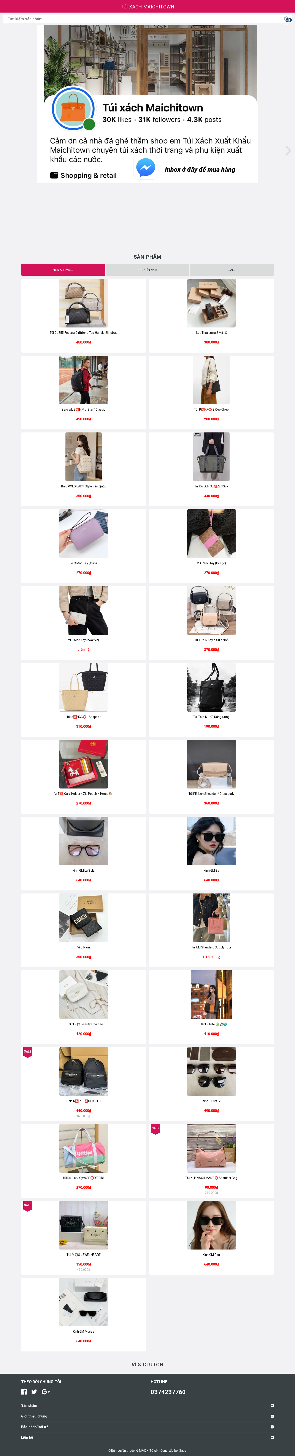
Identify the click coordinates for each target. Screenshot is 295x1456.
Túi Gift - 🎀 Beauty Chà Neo (83, 1024)
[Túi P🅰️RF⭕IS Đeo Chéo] (211, 380)
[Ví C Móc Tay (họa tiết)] (83, 610)
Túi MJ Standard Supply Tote (211, 947)
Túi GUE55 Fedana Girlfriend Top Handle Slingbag (83, 332)
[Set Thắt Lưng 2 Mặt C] (211, 303)
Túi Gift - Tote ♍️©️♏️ (211, 1024)
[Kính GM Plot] (211, 1225)
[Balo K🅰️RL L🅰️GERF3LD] (83, 1071)
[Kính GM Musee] (83, 1302)
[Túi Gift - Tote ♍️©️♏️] (211, 994)
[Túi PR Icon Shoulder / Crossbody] (211, 764)
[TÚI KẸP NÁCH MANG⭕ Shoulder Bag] (211, 1148)
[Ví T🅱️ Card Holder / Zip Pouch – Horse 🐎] (83, 764)
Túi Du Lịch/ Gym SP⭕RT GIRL (84, 1178)
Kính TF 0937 (211, 1101)
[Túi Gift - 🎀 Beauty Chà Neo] (83, 994)
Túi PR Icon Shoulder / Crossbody (211, 793)
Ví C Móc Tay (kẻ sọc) (211, 563)
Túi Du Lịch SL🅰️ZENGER (211, 486)
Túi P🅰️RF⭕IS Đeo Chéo (211, 409)
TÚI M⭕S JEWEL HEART (84, 1254)
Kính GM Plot (211, 1254)
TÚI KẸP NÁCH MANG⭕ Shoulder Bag (211, 1178)
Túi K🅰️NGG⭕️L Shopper (84, 717)
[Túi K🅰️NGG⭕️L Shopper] (83, 687)
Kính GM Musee (83, 1331)
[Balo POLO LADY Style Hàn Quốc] (83, 456)
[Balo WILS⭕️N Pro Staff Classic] (83, 380)
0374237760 (168, 1392)
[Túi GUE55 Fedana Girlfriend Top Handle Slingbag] (83, 303)
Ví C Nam (83, 947)
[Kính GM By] (211, 841)
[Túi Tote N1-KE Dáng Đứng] (211, 687)
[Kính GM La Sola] (83, 841)
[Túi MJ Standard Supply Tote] (211, 917)
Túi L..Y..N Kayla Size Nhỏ (211, 640)
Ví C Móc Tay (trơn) (83, 563)
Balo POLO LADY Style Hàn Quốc (83, 486)
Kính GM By (211, 870)
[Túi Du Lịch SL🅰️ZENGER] (211, 456)
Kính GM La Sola (84, 870)
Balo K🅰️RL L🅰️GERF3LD (84, 1101)
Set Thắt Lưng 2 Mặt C (211, 332)
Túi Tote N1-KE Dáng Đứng (211, 717)
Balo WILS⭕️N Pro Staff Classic (83, 409)
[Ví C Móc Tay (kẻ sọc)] (211, 533)
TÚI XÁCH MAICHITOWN (147, 7)
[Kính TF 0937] (211, 1071)
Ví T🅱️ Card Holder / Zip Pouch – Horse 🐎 (83, 793)
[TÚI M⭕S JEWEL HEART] (83, 1225)
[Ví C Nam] (83, 917)
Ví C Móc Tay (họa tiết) (83, 640)
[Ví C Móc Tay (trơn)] (83, 533)
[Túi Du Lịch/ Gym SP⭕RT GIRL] (83, 1148)
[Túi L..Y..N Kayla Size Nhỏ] (211, 610)
